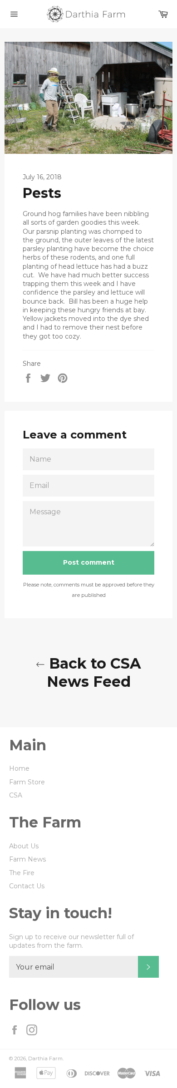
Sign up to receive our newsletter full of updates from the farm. (71, 941)
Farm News (27, 859)
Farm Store (27, 782)
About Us (24, 846)
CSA (15, 795)
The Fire (21, 873)
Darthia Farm (45, 1058)
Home (19, 768)
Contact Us (26, 886)
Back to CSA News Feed (93, 672)
